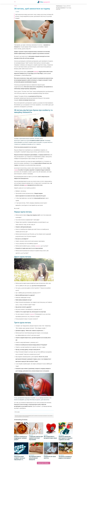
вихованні (37, 246)
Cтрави (15, 435)
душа (25, 185)
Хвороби (46, 435)
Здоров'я (31, 435)
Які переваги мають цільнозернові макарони (35, 458)
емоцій (38, 397)
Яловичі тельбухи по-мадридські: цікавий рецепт (20, 438)
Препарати (16, 455)
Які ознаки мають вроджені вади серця (50, 437)
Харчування (61, 435)
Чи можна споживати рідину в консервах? (65, 457)
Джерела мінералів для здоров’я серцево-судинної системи (66, 438)
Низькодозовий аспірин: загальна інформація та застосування (19, 458)
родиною (32, 314)
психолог (36, 71)
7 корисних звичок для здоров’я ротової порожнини (36, 438)
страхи (16, 170)
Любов (15, 5)
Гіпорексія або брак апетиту (50, 457)
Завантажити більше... (43, 463)
